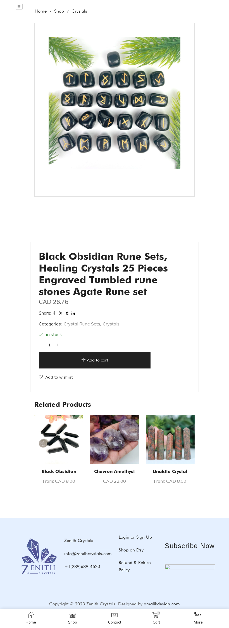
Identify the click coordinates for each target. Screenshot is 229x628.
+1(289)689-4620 (82, 566)
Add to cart (97, 360)
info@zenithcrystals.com (88, 553)
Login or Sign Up (135, 537)
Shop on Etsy (131, 550)
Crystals (111, 324)
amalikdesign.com (162, 603)
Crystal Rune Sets (82, 324)
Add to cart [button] (114, 455)
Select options (59, 455)
